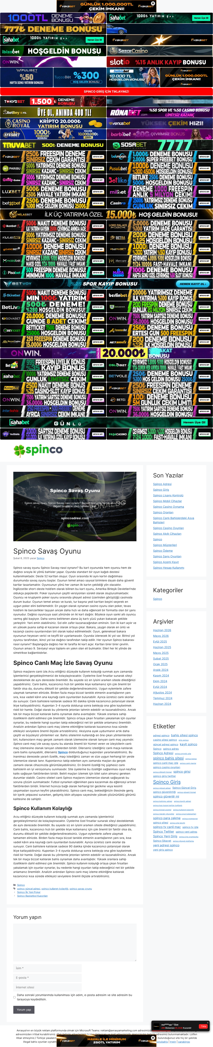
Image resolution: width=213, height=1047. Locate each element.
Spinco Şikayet (162, 840)
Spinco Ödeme (163, 550)
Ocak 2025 (160, 664)
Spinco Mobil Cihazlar (167, 501)
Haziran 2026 (162, 630)
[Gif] (106, 214)
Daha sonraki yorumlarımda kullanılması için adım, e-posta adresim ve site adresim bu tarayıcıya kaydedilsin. (74, 997)
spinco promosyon (190, 819)
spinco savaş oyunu (81, 888)
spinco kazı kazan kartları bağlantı (167, 805)
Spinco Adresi (162, 484)
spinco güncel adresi (28, 888)
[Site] (53, 156)
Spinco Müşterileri (165, 545)
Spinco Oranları (163, 512)
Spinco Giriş (161, 489)
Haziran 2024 (162, 704)
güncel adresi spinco (165, 744)
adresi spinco (161, 735)
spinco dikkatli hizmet (162, 772)
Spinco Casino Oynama (168, 506)
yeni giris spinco (163, 849)
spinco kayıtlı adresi (182, 801)
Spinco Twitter (163, 832)
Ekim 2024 (160, 681)
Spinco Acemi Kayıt (166, 562)
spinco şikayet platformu (183, 841)
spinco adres (171, 748)
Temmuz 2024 (162, 698)
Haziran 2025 (162, 647)
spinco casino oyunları (166, 767)
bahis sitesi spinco (184, 735)
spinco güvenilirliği (164, 792)
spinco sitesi (160, 822)
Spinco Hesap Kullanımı (168, 567)
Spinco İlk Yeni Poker (28, 892)
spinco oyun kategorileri (186, 814)
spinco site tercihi (177, 823)
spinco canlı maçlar (188, 763)
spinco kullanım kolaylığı (54, 888)
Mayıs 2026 (161, 636)
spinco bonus (191, 759)
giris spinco (184, 740)
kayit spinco (188, 744)
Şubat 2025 (161, 658)
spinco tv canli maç (167, 827)
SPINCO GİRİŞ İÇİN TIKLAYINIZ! (106, 91)
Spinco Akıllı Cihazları (167, 533)
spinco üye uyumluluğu (188, 837)
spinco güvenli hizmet (186, 792)
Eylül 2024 (160, 687)
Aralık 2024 (160, 670)
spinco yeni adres (186, 831)
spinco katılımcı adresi (162, 801)
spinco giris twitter (164, 776)
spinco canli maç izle (165, 763)
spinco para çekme (167, 818)
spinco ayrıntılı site (183, 754)
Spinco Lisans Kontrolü (168, 495)
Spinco (21, 885)
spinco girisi (181, 772)
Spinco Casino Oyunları (168, 528)
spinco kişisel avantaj (162, 810)
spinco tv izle (190, 827)
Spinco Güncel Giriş (184, 787)
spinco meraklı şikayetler (163, 814)
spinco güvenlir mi (166, 796)
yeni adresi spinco (166, 845)
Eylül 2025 (160, 641)
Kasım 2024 (161, 675)
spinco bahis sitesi (168, 758)
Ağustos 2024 (162, 692)
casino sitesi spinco (165, 739)
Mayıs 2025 (161, 653)
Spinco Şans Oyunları (167, 556)
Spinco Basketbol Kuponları (32, 895)
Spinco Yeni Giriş (165, 836)
